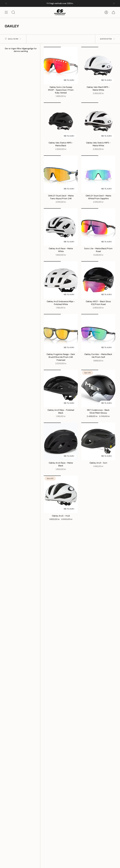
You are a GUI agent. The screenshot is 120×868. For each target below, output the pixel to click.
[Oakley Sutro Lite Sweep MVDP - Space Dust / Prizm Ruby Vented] (61, 65)
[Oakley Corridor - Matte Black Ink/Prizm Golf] (98, 333)
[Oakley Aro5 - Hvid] (61, 494)
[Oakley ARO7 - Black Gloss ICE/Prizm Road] (98, 280)
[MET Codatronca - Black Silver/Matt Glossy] (98, 388)
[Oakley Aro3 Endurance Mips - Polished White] (61, 280)
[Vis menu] (6, 12)
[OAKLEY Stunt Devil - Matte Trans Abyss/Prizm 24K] (61, 174)
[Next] (113, 3)
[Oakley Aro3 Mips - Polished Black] (61, 388)
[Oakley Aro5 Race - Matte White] (61, 227)
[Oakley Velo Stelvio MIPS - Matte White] (98, 121)
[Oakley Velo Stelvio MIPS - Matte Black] (61, 121)
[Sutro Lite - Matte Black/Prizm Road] (98, 227)
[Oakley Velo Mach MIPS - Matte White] (98, 65)
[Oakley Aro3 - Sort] (98, 441)
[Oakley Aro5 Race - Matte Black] (61, 441)
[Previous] (6, 3)
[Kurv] (113, 12)
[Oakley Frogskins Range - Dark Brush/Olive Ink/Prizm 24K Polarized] (61, 333)
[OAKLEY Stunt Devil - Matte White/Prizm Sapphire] (98, 174)
